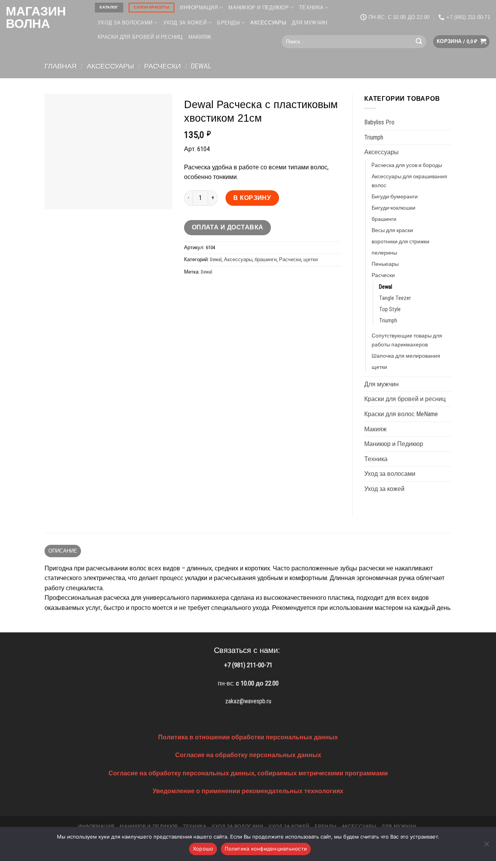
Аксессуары (268, 23)
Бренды (228, 23)
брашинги (266, 259)
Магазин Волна (36, 17)
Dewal (201, 66)
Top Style (390, 309)
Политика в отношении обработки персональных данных (248, 737)
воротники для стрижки (400, 241)
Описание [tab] (63, 551)
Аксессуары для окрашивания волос (409, 181)
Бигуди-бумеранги (395, 196)
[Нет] (486, 846)
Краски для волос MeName (401, 414)
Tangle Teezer (395, 298)
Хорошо (203, 849)
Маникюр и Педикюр (258, 7)
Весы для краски (392, 230)
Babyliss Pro (379, 122)
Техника (311, 7)
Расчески (162, 66)
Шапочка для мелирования (406, 356)
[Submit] (418, 41)
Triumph (373, 137)
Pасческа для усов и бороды (407, 165)
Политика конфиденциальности (266, 849)
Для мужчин (309, 23)
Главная (61, 66)
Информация (199, 7)
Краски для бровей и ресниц (140, 37)
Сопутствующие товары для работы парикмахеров (407, 340)
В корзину (252, 197)
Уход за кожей (185, 23)
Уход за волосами (125, 23)
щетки (310, 259)
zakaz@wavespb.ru (248, 701)
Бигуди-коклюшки (393, 208)
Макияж (200, 37)
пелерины (384, 253)
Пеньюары (385, 264)
